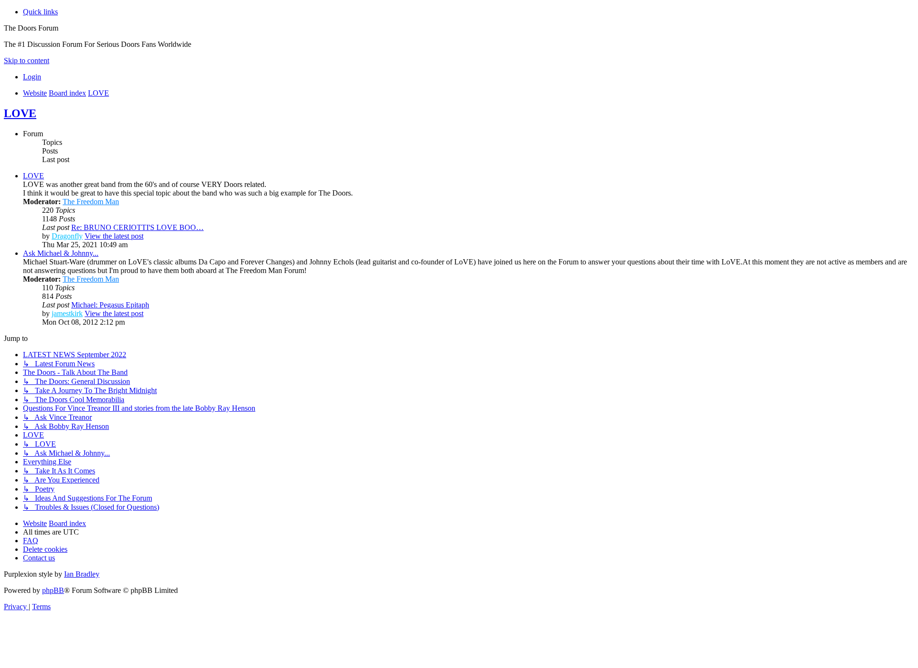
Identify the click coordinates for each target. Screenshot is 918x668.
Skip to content (26, 60)
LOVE (20, 113)
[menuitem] (32, 77)
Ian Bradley (81, 574)
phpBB (53, 590)
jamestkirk (67, 313)
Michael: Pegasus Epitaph (110, 305)
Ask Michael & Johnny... (60, 253)
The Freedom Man (91, 201)
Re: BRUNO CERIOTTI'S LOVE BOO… (137, 227)
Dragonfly (67, 236)
